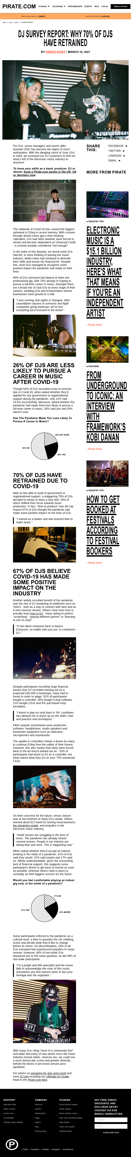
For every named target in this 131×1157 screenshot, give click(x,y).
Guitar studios (65, 1109)
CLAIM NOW (105, 16)
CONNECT (41, 16)
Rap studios (64, 1122)
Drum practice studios (68, 1104)
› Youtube (45, 1149)
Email (114, 160)
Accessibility (8, 1118)
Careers (38, 1109)
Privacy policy (40, 1131)
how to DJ (36, 613)
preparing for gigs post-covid (48, 1073)
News (16, 22)
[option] (33, 16)
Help (96, 6)
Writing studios (65, 1131)
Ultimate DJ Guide (57, 1076)
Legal (37, 1118)
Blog (10, 22)
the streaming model (25, 825)
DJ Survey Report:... (27, 22)
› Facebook (34, 1149)
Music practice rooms (68, 1113)
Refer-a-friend (9, 1109)
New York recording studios (70, 1118)
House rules (8, 1113)
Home (4, 22)
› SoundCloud (67, 1149)
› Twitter (24, 1149)
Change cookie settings (13, 1122)
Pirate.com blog (37, 1079)
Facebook (118, 145)
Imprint (38, 1122)
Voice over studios (67, 1127)
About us (38, 1104)
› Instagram (55, 1149)
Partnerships (40, 1113)
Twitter (116, 150)
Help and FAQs (9, 1104)
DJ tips (24, 1076)
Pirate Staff (56, 52)
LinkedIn (117, 155)
